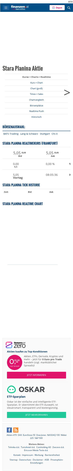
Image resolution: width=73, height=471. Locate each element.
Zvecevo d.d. (58, 447)
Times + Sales (36, 94)
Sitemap (13, 459)
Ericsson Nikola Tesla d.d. (36, 450)
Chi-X (55, 133)
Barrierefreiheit (52, 455)
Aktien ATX (12, 435)
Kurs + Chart (36, 82)
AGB (47, 459)
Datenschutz (25, 459)
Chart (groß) (36, 88)
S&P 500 (39, 438)
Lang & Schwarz (29, 133)
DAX (20, 435)
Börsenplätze (36, 105)
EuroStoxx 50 (29, 435)
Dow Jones (41, 435)
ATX (66, 1)
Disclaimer (38, 459)
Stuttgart (45, 133)
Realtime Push (36, 111)
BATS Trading (11, 133)
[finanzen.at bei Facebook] (9, 430)
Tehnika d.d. (14, 447)
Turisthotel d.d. (28, 447)
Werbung (39, 455)
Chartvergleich (36, 99)
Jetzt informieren (36, 375)
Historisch (36, 116)
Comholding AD (44, 447)
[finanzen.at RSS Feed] (15, 430)
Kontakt (17, 455)
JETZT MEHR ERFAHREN (36, 414)
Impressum (27, 455)
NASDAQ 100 (53, 435)
